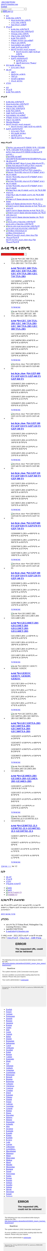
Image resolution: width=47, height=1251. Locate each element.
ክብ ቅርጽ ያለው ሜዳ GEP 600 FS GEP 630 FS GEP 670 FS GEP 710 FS (26, 526)
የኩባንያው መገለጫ (18, 74)
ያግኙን (8, 83)
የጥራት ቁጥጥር (16, 81)
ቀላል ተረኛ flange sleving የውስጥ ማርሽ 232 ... (24, 204)
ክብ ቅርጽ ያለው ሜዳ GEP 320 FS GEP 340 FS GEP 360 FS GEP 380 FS (26, 476)
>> (10, 866)
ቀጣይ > (6, 866)
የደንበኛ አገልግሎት (18, 79)
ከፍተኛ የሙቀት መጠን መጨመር (23, 49)
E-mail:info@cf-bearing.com (17, 931)
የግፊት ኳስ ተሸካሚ (18, 43)
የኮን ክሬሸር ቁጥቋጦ (13, 65)
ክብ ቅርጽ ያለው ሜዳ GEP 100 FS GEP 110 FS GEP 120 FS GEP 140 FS (26, 426)
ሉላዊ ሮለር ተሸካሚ (13, 18)
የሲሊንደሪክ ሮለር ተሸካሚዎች (22, 31)
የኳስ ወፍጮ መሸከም (19, 25)
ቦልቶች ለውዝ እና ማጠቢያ (26, 63)
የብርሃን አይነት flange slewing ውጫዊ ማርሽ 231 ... (26, 210)
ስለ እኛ (8, 70)
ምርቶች (9, 27)
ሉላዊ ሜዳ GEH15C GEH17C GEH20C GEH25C (21, 676)
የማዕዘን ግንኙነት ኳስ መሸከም (22, 40)
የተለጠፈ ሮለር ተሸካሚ (20, 34)
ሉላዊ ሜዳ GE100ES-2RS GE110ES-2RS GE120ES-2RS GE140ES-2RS (24, 778)
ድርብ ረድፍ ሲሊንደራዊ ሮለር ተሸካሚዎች (22, 228)
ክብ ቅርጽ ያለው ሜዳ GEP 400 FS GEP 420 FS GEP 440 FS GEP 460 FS (26, 376)
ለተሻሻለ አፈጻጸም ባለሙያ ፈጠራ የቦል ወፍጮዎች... (25, 163)
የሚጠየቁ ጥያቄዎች (13, 884)
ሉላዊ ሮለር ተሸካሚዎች (20, 29)
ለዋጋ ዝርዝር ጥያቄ (8, 914)
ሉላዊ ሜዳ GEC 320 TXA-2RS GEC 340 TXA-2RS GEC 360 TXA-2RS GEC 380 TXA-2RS (24, 324)
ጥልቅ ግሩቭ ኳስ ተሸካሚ (20, 47)
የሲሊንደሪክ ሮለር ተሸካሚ (21, 20)
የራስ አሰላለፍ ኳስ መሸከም (21, 45)
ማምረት (14, 76)
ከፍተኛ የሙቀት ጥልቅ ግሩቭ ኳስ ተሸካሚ (26, 126)
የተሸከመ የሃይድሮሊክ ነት (15, 233)
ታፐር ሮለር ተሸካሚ (18, 22)
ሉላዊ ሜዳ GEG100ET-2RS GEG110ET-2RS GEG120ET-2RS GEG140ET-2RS (24, 627)
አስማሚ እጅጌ (21, 61)
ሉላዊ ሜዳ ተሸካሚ (18, 38)
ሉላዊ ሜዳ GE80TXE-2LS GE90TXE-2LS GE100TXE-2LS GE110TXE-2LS (26, 828)
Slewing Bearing (17, 56)
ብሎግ (13, 72)
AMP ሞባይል (36, 938)
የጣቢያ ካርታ (24, 938)
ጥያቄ (13, 307)
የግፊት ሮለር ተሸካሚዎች (20, 36)
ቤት (7, 16)
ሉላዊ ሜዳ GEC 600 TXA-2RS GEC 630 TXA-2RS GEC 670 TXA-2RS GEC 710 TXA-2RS (24, 272)
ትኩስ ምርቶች (12, 938)
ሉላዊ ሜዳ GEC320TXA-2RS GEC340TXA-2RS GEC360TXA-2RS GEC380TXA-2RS (25, 727)
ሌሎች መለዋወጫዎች (19, 58)
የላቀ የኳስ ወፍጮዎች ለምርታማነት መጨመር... (24, 170)
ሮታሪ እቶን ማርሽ (18, 67)
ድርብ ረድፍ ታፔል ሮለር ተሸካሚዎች (19, 224)
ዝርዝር (17, 307)
